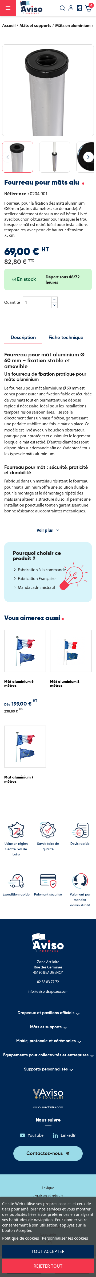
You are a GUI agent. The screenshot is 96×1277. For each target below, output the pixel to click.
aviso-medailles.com (48, 1107)
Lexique (48, 1188)
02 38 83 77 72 (48, 982)
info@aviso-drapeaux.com (48, 991)
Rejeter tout (48, 1266)
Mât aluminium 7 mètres (18, 779)
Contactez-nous (44, 1153)
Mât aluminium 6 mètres (19, 684)
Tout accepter (48, 1251)
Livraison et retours (48, 1195)
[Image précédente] (7, 157)
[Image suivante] (88, 157)
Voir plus (45, 530)
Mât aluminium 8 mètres (64, 684)
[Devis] (79, 9)
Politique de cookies (20, 1238)
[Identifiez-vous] (71, 9)
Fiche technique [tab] (66, 337)
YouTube (35, 1135)
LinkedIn (69, 1135)
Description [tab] (23, 337)
